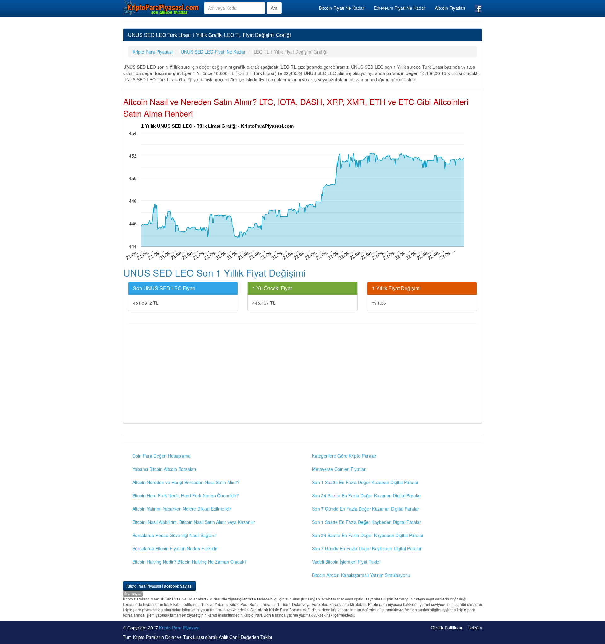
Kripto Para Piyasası (179, 627)
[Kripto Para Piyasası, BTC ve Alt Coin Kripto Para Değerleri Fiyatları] (161, 7)
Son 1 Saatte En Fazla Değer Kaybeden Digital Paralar (366, 522)
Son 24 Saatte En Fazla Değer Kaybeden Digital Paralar (368, 535)
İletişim (475, 627)
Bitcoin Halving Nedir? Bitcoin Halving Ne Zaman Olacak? (189, 562)
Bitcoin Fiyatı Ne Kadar (341, 8)
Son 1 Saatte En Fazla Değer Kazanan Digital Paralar (365, 482)
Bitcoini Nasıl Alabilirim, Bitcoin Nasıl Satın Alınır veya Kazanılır (193, 522)
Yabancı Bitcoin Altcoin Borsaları (164, 469)
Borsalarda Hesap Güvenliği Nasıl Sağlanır (174, 535)
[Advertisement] (302, 374)
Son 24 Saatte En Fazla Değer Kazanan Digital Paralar (366, 495)
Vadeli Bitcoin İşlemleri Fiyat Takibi (346, 562)
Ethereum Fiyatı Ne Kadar (399, 8)
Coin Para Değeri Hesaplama (161, 456)
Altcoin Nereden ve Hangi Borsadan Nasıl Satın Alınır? (185, 482)
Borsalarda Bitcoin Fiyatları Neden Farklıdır (174, 548)
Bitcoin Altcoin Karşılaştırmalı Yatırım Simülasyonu (361, 575)
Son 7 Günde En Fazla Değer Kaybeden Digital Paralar (367, 548)
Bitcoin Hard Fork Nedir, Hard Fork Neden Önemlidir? (185, 495)
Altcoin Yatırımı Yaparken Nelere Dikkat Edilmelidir (181, 509)
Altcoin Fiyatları (450, 8)
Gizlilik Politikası (446, 627)
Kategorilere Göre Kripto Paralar (344, 456)
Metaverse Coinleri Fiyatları (339, 469)
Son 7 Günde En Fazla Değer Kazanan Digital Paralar (365, 509)
